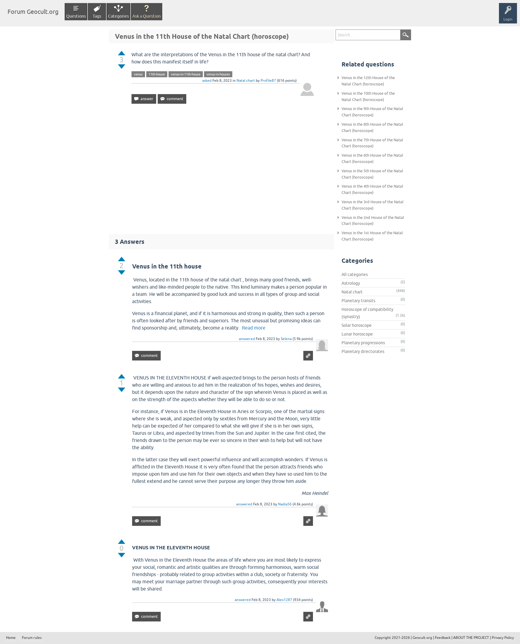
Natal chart (246, 80)
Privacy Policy (503, 638)
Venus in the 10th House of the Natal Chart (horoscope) (368, 96)
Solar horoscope (357, 325)
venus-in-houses (218, 74)
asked (207, 80)
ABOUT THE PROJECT (471, 638)
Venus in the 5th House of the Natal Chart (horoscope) (372, 174)
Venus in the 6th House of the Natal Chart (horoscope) (372, 158)
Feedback (442, 638)
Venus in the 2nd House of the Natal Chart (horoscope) (373, 220)
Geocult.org (422, 638)
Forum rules (32, 638)
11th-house (157, 74)
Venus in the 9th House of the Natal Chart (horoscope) (372, 111)
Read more (253, 327)
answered (247, 339)
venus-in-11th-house (185, 74)
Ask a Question (146, 16)
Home (11, 638)
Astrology (351, 283)
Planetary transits (358, 300)
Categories (118, 16)
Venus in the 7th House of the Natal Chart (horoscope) (372, 143)
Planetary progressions (363, 342)
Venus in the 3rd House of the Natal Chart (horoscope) (373, 205)
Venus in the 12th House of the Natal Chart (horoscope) (368, 80)
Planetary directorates (363, 351)
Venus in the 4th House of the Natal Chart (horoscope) (372, 189)
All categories (355, 274)
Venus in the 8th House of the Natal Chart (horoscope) (372, 127)
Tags (97, 16)
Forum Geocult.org (33, 11)
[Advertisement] (221, 166)
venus (138, 74)
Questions (76, 16)
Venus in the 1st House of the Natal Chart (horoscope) (372, 236)
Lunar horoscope (357, 334)
